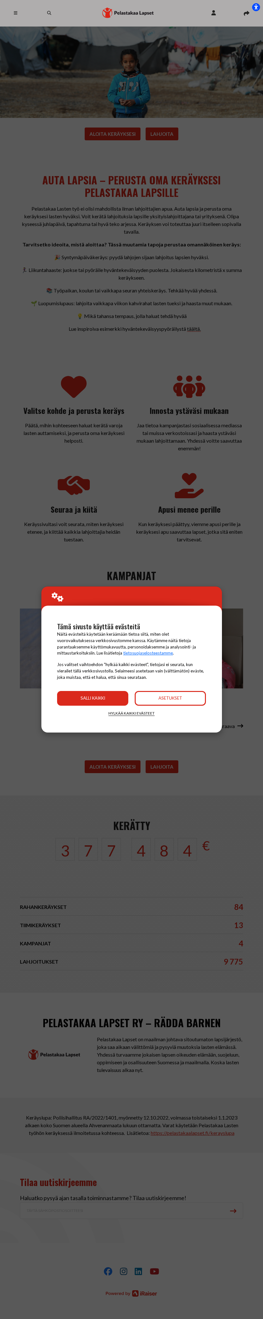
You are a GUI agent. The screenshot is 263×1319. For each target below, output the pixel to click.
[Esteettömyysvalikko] (256, 7)
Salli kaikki (93, 698)
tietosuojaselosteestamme (148, 653)
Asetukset (170, 698)
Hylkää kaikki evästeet (131, 713)
